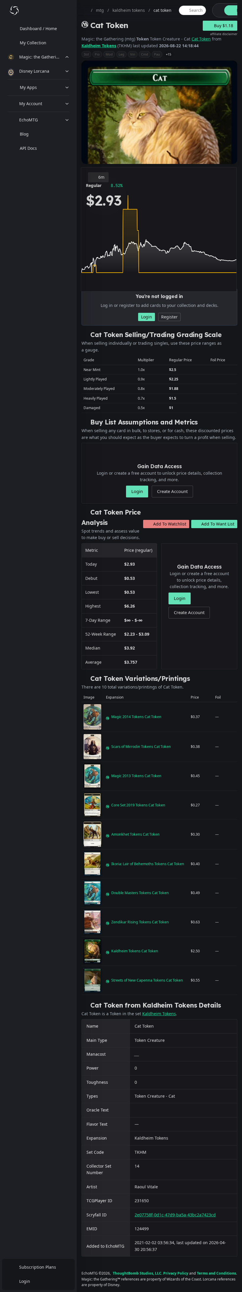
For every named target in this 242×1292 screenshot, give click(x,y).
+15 (168, 54)
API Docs (28, 148)
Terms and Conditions (216, 1273)
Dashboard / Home (38, 28)
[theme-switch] (217, 10)
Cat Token (201, 39)
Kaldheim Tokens (98, 45)
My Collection (33, 42)
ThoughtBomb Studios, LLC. (137, 1273)
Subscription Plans (37, 1267)
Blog (24, 134)
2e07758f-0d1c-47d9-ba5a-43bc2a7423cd (175, 1215)
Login (24, 1281)
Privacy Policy (175, 1273)
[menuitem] (38, 28)
